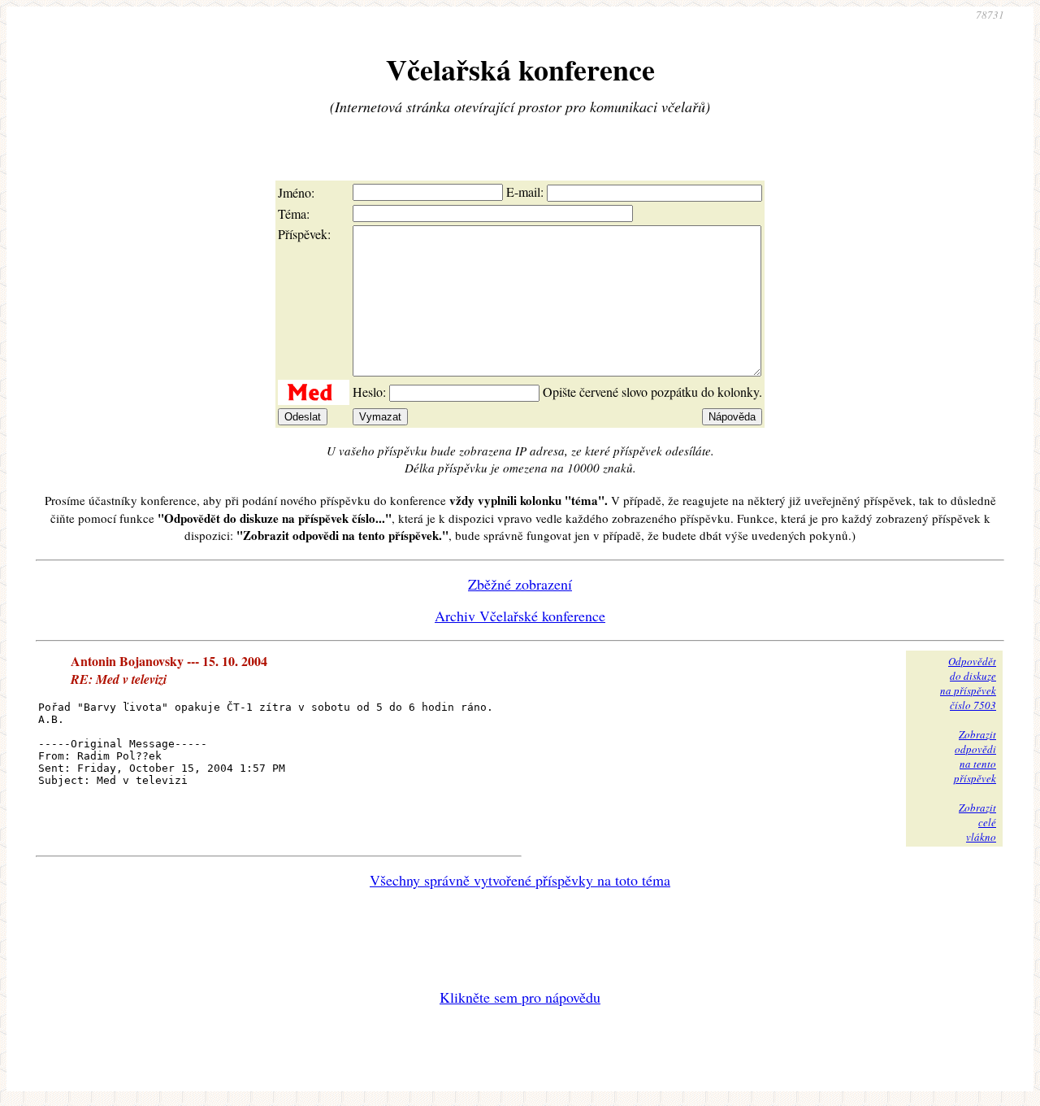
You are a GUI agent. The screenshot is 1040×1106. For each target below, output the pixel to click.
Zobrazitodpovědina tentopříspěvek (975, 756)
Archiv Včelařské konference (520, 615)
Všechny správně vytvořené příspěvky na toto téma (520, 880)
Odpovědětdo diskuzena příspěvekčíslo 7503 (968, 683)
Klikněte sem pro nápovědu (520, 997)
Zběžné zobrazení (520, 584)
